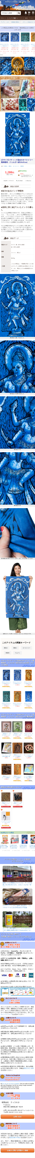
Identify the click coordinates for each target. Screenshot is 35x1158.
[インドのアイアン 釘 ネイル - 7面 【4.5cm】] (5, 820)
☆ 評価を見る (28, 180)
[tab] (3, 18)
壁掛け (6, 166)
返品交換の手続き (15, 1137)
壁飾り (10, 166)
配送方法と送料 (29, 1068)
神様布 (22, 166)
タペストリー (16, 166)
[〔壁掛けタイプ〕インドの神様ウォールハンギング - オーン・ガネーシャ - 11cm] (5, 801)
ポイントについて (6, 1014)
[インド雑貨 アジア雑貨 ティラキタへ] (17, 5)
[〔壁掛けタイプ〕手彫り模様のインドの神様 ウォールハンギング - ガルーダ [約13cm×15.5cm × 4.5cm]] (17, 801)
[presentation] (1, 133)
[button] (13, 157)
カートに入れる (6, 806)
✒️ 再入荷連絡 (19, 180)
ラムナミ (17, 653)
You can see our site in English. (10, 1083)
